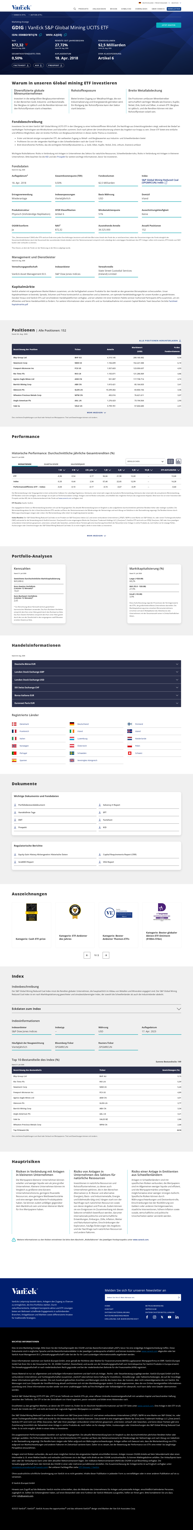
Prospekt (53, 65)
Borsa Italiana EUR (24, 695)
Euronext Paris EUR (25, 703)
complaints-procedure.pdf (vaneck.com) (30, 1467)
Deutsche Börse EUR (25, 664)
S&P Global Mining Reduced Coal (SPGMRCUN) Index (160, 181)
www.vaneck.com (65, 498)
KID (37, 65)
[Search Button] (74, 9)
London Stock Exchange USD (29, 679)
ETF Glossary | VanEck (89, 1467)
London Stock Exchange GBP (29, 671)
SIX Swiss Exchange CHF (27, 687)
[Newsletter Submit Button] (179, 1297)
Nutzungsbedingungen (117, 1316)
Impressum (151, 1309)
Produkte (83, 9)
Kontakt (109, 1309)
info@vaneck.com (25, 1496)
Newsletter (174, 9)
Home (107, 1306)
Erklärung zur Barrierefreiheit (122, 1319)
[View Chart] (178, 461)
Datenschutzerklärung (117, 1312)
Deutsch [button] (175, 3)
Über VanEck (158, 9)
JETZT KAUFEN (168, 25)
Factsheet (20, 65)
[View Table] (170, 461)
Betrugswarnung (154, 1306)
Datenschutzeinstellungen (159, 1312)
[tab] (96, 1009)
